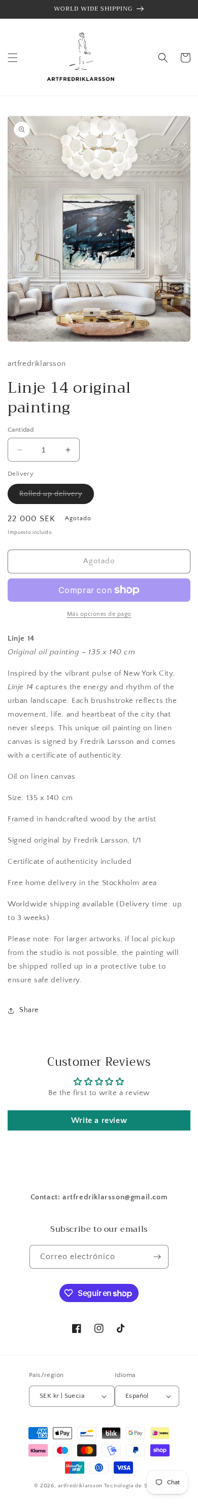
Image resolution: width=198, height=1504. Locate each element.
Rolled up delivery (56, 496)
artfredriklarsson (80, 1486)
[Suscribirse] (157, 1257)
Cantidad (21, 429)
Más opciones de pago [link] (99, 614)
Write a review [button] (99, 1120)
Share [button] (29, 1010)
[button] (13, 58)
